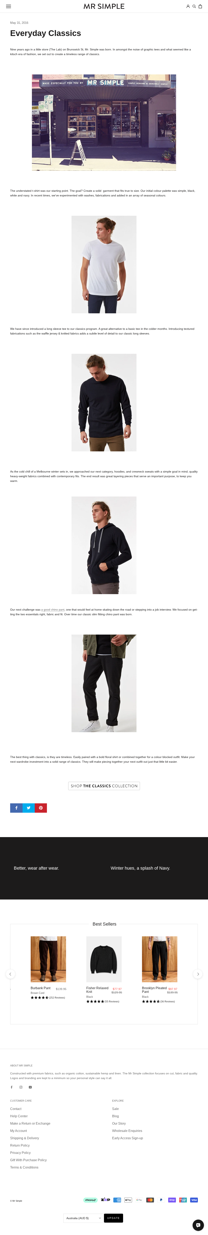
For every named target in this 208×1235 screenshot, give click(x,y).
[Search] (194, 6)
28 (145, 981)
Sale (115, 1109)
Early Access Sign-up (127, 1138)
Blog (115, 1116)
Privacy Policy (20, 1152)
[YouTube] (30, 1087)
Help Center (19, 1116)
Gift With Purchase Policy (28, 1160)
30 (150, 981)
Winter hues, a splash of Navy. (140, 868)
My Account (18, 1131)
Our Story (119, 1123)
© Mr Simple (16, 1201)
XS (33, 981)
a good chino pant (52, 609)
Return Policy (20, 1145)
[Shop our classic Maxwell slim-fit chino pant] (104, 683)
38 (169, 981)
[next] (197, 974)
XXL (56, 981)
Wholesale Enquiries (127, 1131)
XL (51, 981)
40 (174, 981)
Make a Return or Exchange (30, 1123)
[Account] (188, 6)
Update (113, 1218)
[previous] (10, 974)
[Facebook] (11, 1087)
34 (159, 981)
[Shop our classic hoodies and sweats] (104, 545)
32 (155, 981)
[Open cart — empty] (200, 6)
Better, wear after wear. (36, 868)
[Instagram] (21, 1087)
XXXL (62, 981)
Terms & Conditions (24, 1167)
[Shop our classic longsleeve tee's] (104, 402)
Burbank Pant (40, 988)
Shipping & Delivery (24, 1138)
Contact (15, 1109)
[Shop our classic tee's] (104, 264)
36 (164, 981)
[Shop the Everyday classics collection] (104, 786)
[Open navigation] (8, 6)
